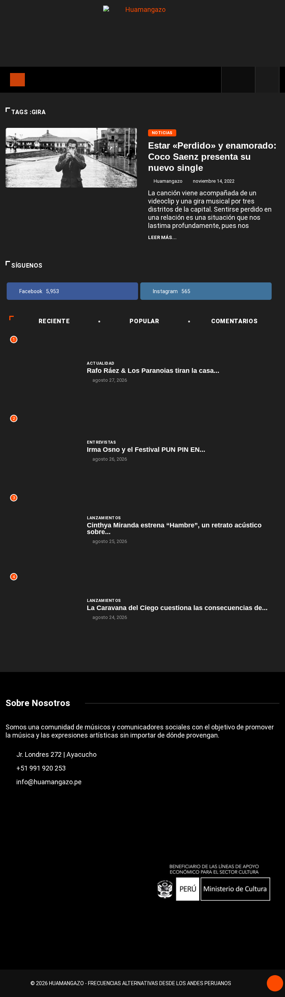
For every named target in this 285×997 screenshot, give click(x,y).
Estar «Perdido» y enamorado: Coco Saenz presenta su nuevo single (212, 156)
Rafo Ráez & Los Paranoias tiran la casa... (153, 370)
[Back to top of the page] (275, 984)
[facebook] (232, 80)
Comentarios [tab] (234, 321)
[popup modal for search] (267, 80)
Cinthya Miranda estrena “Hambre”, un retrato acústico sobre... (174, 528)
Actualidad (100, 363)
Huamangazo (168, 181)
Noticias (162, 132)
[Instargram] (245, 80)
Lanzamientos (104, 518)
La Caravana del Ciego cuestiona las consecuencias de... (177, 608)
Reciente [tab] (54, 321)
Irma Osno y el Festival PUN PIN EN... (146, 449)
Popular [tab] (144, 321)
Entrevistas (101, 442)
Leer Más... (162, 237)
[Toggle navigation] (17, 80)
